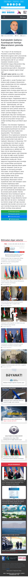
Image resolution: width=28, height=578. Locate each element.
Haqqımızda (15, 1)
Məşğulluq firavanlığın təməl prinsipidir (12, 519)
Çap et (23, 35)
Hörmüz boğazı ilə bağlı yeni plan (10, 534)
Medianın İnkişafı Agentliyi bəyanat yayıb (13, 382)
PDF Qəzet (23, 17)
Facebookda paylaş (14, 216)
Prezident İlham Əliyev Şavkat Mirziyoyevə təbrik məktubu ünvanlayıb (13, 457)
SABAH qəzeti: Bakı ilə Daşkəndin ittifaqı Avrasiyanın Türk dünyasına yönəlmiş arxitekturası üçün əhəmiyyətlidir (12, 260)
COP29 (22, 573)
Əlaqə (22, 1)
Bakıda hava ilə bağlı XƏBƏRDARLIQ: (12, 420)
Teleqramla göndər (15, 214)
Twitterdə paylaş (14, 219)
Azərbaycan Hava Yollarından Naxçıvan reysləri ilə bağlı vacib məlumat (13, 401)
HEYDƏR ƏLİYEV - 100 (14, 574)
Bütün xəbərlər (7, 1)
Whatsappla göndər (14, 211)
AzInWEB (7, 568)
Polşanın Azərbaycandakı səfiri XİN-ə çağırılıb (13, 365)
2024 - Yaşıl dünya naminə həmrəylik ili (11, 573)
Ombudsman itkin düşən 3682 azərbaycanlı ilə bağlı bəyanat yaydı (12, 438)
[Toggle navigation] (4, 17)
